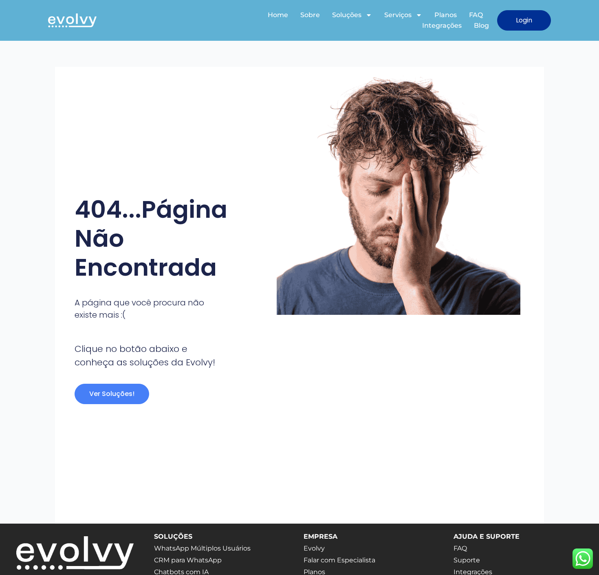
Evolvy (314, 548)
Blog (481, 25)
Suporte (467, 560)
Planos (445, 15)
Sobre (310, 15)
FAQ (476, 15)
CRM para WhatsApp (188, 560)
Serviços (398, 15)
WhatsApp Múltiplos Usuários (202, 548)
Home (278, 15)
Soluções (346, 15)
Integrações (442, 25)
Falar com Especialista (339, 560)
